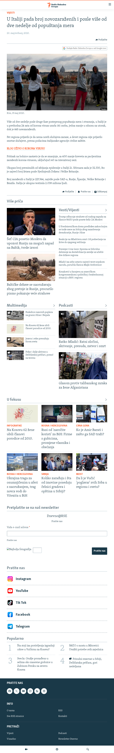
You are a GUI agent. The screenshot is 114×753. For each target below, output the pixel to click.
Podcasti (66, 306)
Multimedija (17, 306)
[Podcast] (57, 749)
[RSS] (37, 691)
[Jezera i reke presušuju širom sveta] (15, 342)
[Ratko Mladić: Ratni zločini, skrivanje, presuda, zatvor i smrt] (83, 324)
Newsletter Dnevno (68, 739)
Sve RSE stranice (15, 716)
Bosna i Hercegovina (54, 426)
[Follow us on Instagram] (30, 691)
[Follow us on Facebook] (9, 691)
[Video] (26, 749)
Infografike (14, 426)
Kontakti (62, 716)
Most (79, 474)
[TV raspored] (44, 691)
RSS (60, 710)
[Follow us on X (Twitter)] (16, 691)
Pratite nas (99, 551)
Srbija (45, 474)
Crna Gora (82, 426)
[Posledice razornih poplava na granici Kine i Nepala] (15, 315)
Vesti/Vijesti (69, 210)
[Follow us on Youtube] (23, 691)
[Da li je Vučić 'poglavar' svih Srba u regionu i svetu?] (91, 462)
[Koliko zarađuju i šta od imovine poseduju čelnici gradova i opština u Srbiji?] (56, 462)
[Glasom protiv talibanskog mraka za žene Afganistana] (83, 365)
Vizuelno (11, 739)
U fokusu (14, 400)
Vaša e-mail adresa (18, 527)
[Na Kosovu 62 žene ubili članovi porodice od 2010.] (15, 329)
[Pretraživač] (87, 749)
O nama (11, 710)
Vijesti (11, 13)
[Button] (101, 40)
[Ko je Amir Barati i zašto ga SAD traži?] (91, 413)
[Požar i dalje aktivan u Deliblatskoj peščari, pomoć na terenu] (15, 355)
